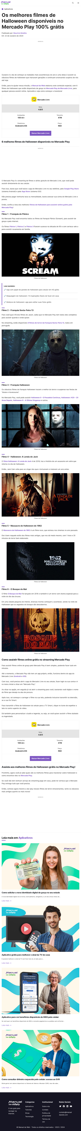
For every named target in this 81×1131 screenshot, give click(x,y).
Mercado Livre (43, 100)
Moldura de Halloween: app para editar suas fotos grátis (28, 302)
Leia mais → (6, 901)
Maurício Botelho (20, 33)
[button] (73, 3)
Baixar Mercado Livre (40, 133)
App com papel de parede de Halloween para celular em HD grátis (32, 290)
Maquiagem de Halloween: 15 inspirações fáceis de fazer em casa (32, 296)
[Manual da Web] (6, 3)
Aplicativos (8, 9)
